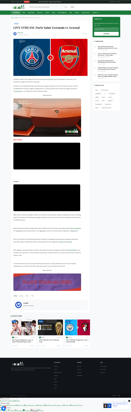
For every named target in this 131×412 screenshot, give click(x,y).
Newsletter (112, 1)
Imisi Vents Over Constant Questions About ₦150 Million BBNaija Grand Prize (108, 75)
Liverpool (69, 242)
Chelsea (61, 242)
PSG (44, 79)
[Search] (66, 7)
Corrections (103, 372)
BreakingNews (98, 104)
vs (105, 93)
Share (85, 33)
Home (12, 17)
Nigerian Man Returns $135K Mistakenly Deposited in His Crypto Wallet (107, 47)
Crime (55, 369)
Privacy (114, 395)
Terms (118, 395)
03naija (21, 33)
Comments (11, 401)
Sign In (72, 7)
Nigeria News (108, 104)
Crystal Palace (17, 91)
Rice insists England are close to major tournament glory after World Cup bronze (22, 341)
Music (53, 12)
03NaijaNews (98, 93)
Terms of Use (103, 369)
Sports (47, 12)
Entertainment (104, 90)
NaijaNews (110, 100)
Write (18, 401)
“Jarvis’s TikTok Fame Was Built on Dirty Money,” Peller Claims (107, 54)
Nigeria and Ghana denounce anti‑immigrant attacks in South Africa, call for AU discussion (106, 61)
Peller (103, 100)
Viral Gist (40, 12)
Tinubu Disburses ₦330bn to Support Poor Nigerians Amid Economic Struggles (108, 68)
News (23, 12)
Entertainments (62, 12)
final (27, 296)
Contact (79, 369)
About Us (79, 366)
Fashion (77, 12)
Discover (16, 12)
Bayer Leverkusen (75, 228)
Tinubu (110, 97)
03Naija (97, 97)
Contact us (95, 12)
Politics (56, 382)
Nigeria (97, 108)
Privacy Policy (86, 12)
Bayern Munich (72, 250)
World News (31, 12)
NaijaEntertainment (106, 108)
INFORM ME (106, 34)
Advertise (118, 1)
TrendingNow (112, 93)
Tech (55, 388)
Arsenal (51, 79)
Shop (70, 12)
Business (56, 366)
